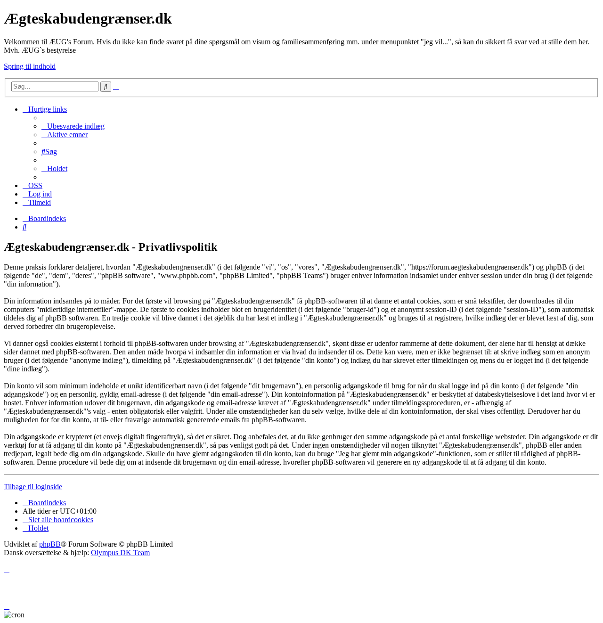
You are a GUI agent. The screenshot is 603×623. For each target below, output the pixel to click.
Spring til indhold (30, 66)
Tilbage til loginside (33, 487)
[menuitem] (73, 126)
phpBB (50, 544)
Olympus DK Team (120, 553)
